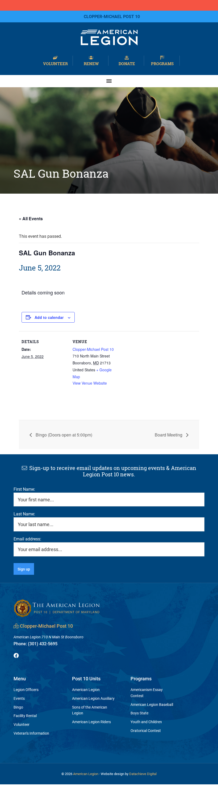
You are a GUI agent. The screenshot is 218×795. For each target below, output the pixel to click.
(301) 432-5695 (35, 643)
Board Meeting (169, 435)
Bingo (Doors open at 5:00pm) (63, 435)
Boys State (139, 712)
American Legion (86, 689)
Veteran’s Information (31, 733)
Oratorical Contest (146, 730)
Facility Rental (25, 715)
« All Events (31, 218)
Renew (91, 63)
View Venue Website (90, 383)
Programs (162, 63)
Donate (127, 63)
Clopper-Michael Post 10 (93, 349)
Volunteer (55, 63)
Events (19, 698)
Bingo (18, 707)
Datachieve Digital (143, 773)
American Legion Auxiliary (93, 698)
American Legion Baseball (152, 704)
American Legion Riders (91, 721)
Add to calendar (49, 317)
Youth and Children (146, 721)
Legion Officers (26, 689)
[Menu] (109, 81)
